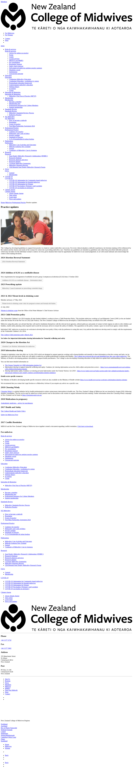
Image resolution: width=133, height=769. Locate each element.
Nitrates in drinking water (9, 310)
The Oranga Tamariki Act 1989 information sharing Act (23, 365)
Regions (7, 681)
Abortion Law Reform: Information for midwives (18, 346)
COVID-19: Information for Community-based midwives (28, 180)
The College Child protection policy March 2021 (17, 335)
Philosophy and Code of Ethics (19, 133)
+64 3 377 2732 (6, 640)
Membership (9, 98)
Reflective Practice (15, 115)
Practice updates (14, 135)
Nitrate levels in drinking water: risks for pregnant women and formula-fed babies (28, 303)
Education (8, 75)
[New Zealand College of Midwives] (66, 29)
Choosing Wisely (6, 391)
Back (6, 755)
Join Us (7, 679)
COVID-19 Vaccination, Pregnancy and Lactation (25, 186)
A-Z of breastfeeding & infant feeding (21, 139)
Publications (9, 141)
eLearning (12, 88)
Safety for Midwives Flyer (9, 415)
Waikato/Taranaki (6, 730)
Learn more (13, 197)
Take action (13, 195)
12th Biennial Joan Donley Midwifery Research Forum (27, 167)
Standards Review (11, 109)
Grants (11, 57)
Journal (11, 148)
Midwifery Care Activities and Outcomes (22, 145)
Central (3, 732)
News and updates (15, 199)
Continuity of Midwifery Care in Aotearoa (23, 150)
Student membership (16, 107)
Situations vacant (14, 70)
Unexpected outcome (16, 74)
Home (3, 202)
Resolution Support (15, 64)
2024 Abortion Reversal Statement (13, 261)
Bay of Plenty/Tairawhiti (9, 728)
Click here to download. (85, 426)
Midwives (8, 202)
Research (8, 152)
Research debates (14, 161)
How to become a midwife (18, 120)
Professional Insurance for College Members (23, 105)
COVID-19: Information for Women (21, 184)
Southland (4, 741)
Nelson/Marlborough (8, 735)
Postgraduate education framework (20, 83)
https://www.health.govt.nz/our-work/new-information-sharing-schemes (103, 380)
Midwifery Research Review (18, 165)
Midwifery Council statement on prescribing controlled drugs (22, 288)
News (7, 683)
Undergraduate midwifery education (21, 85)
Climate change (10, 190)
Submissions (13, 72)
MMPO (7, 688)
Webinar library (14, 87)
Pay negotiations (14, 62)
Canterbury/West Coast (8, 737)
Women (7, 748)
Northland (4, 724)
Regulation (12, 122)
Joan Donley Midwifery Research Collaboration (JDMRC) (28, 156)
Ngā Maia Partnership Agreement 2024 (22, 126)
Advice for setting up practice (18, 53)
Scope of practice (14, 124)
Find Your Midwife (11, 690)
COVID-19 (9, 176)
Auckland (4, 726)
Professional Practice (12, 128)
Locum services (14, 59)
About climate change (16, 193)
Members (8, 685)
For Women (9, 35)
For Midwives (9, 33)
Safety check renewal (16, 66)
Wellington (4, 733)
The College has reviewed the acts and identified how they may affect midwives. (100, 356)
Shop (6, 40)
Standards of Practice (16, 137)
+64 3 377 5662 (6, 648)
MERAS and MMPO (16, 60)
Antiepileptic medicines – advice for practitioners (17, 403)
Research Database (15, 158)
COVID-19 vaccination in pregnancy (21, 188)
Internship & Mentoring (12, 92)
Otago (3, 739)
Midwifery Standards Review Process (21, 113)
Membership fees (14, 103)
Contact (7, 38)
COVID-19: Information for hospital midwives (24, 182)
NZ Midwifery (10, 117)
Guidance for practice (16, 132)
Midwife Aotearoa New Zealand (19, 147)
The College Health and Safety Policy (13, 411)
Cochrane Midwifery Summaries (20, 163)
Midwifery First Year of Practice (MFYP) (22, 96)
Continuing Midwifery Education (20, 79)
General (11, 173)
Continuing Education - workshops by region (24, 81)
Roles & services (10, 49)
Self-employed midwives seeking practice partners (25, 68)
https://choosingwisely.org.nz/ (32, 395)
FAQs (7, 169)
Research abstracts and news (18, 160)
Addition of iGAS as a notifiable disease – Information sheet (22, 280)
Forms (11, 55)
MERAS (8, 686)
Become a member (15, 102)
